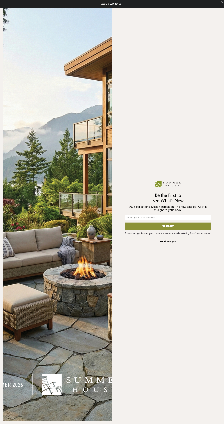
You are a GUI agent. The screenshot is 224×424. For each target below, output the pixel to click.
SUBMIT (168, 226)
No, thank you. (168, 241)
